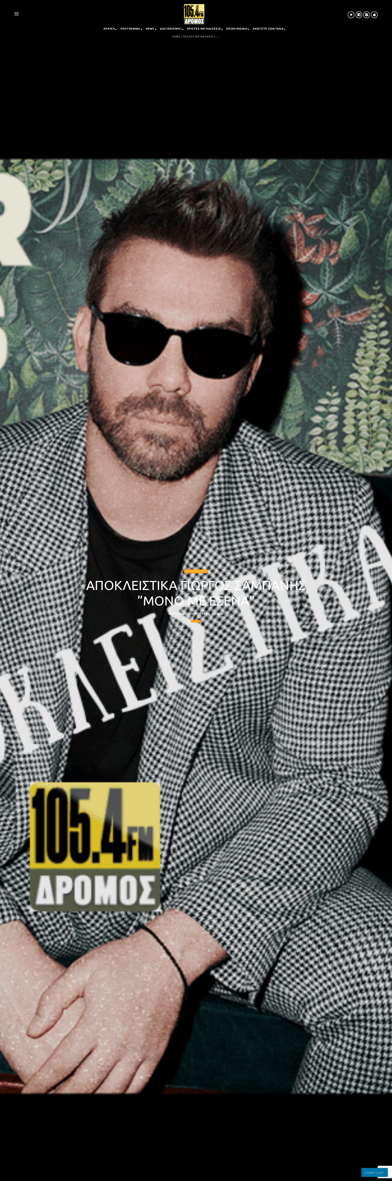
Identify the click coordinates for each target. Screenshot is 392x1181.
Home (176, 37)
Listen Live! (374, 1172)
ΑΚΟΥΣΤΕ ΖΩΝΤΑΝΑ (268, 28)
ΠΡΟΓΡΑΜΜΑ (130, 28)
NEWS (150, 28)
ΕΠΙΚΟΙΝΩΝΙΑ (236, 28)
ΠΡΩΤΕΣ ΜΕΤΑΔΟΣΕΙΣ (204, 28)
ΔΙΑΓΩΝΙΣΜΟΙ (171, 28)
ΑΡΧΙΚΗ (109, 28)
